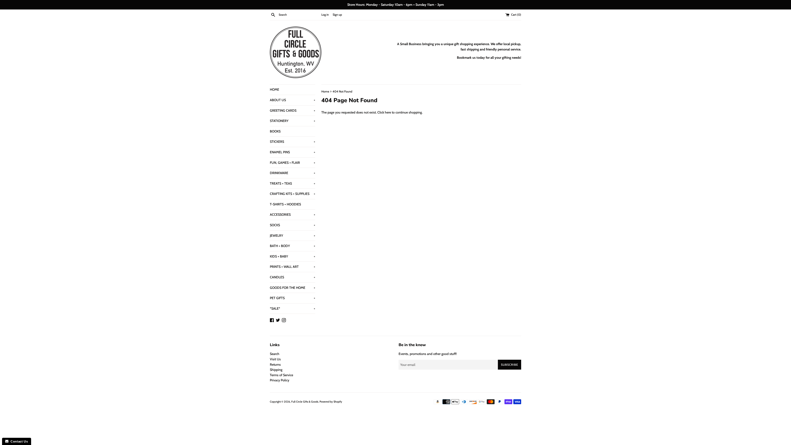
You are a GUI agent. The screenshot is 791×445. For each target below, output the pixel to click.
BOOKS (275, 131)
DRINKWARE (292, 173)
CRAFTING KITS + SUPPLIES (292, 194)
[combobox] (299, 15)
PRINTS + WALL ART (292, 267)
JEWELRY (292, 236)
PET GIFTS (292, 298)
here (388, 112)
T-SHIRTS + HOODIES (285, 204)
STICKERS (292, 142)
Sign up (337, 14)
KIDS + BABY (292, 256)
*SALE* (292, 308)
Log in (325, 14)
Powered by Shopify (330, 401)
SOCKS (292, 225)
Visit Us (275, 359)
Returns (275, 365)
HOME (274, 89)
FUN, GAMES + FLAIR (292, 163)
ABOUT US (292, 100)
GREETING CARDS (292, 110)
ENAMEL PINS (292, 152)
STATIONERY (292, 121)
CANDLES (292, 277)
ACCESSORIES (292, 215)
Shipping (276, 370)
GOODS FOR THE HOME (292, 288)
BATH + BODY (292, 246)
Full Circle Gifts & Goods (304, 401)
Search (274, 354)
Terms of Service (281, 375)
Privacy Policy (279, 380)
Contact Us (18, 441)
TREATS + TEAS (292, 183)
